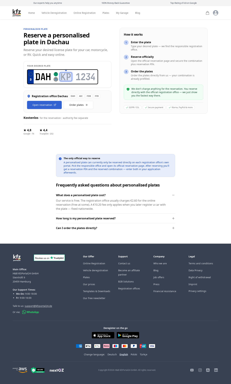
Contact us (124, 263)
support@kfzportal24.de (38, 306)
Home (31, 13)
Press (156, 284)
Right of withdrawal (200, 277)
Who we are (160, 263)
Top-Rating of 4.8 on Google (183, 2)
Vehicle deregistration (95, 270)
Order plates (76, 104)
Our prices (89, 284)
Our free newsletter (94, 298)
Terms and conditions (201, 263)
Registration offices (129, 288)
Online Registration (85, 13)
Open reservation (42, 104)
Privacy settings (197, 291)
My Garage (122, 13)
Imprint (193, 284)
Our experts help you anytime (47, 2)
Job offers (158, 277)
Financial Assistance (164, 291)
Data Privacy (195, 270)
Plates (105, 13)
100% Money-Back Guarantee (115, 2)
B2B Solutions (126, 281)
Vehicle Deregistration (54, 13)
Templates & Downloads (96, 291)
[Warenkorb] (207, 13)
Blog (137, 13)
